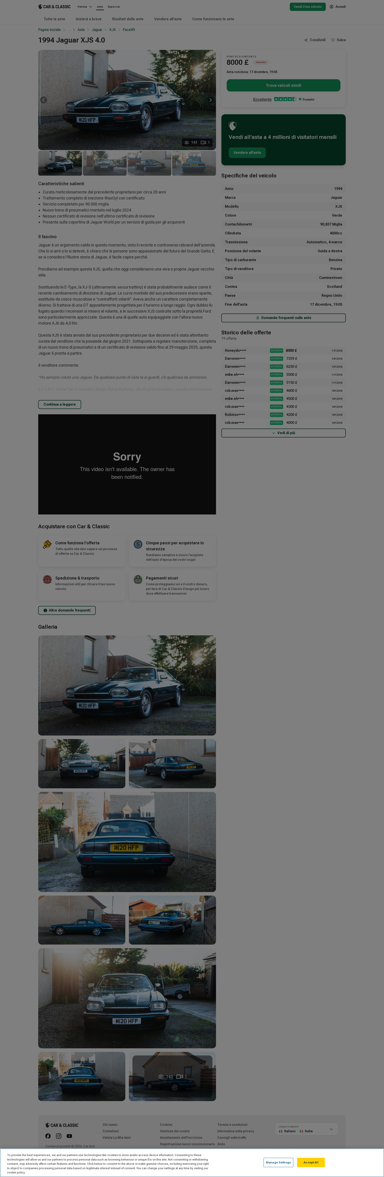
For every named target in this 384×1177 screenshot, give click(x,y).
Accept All (311, 1162)
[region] (192, 1163)
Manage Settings (278, 1162)
